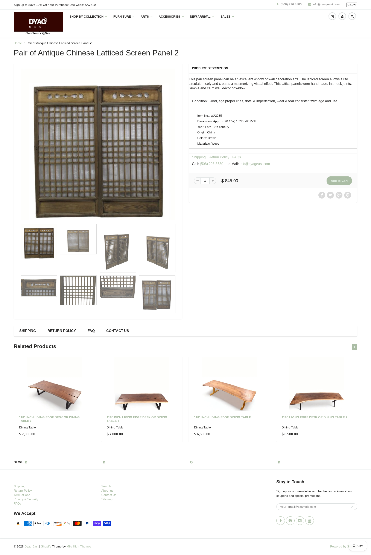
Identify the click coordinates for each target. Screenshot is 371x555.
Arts (145, 16)
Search (106, 486)
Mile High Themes (79, 546)
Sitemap (107, 499)
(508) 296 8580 (291, 4)
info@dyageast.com (326, 4)
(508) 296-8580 (211, 164)
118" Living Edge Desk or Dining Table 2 (314, 417)
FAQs (236, 157)
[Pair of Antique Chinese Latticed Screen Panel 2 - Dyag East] (98, 144)
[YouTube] (309, 520)
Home (18, 43)
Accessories (169, 16)
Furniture (122, 16)
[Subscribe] (351, 506)
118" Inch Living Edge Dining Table (222, 417)
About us (107, 490)
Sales (225, 16)
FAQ (91, 331)
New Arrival (200, 16)
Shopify (46, 546)
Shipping (199, 157)
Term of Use (22, 495)
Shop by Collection (86, 16)
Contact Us (117, 331)
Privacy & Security (26, 499)
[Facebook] (280, 520)
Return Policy (219, 157)
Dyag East (31, 546)
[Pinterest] (290, 520)
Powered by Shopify (343, 546)
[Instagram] (300, 520)
